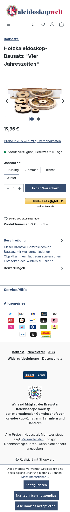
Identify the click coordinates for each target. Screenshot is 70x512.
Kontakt (18, 352)
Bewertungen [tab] (14, 268)
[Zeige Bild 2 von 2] (38, 119)
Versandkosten (33, 439)
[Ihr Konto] (52, 24)
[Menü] (8, 24)
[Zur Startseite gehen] (35, 11)
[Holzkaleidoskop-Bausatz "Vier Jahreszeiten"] (35, 101)
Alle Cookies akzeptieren (36, 506)
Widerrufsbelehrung (23, 358)
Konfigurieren (36, 485)
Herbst (50, 170)
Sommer (31, 170)
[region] (35, 100)
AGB (51, 352)
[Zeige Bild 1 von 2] (31, 119)
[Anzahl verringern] (8, 188)
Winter (11, 178)
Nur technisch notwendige (36, 495)
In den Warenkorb (45, 188)
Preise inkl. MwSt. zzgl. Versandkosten (32, 141)
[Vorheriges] (7, 100)
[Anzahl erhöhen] (20, 188)
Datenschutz (52, 358)
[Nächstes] (63, 100)
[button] (45, 203)
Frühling (12, 170)
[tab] (34, 250)
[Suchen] (33, 24)
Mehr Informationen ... (35, 477)
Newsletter (36, 352)
